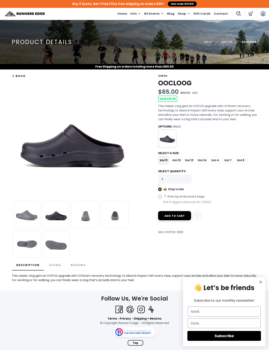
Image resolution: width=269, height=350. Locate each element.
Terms (112, 318)
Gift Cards (202, 14)
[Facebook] (119, 309)
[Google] (130, 309)
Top (135, 343)
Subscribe (224, 335)
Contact (221, 14)
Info (133, 14)
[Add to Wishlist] (197, 216)
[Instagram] (141, 309)
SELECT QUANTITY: (172, 171)
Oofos (227, 42)
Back (20, 76)
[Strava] (151, 309)
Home (122, 14)
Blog (171, 14)
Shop (182, 14)
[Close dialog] (260, 282)
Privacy (125, 318)
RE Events (152, 14)
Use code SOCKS (182, 4)
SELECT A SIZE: (168, 153)
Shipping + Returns (147, 318)
